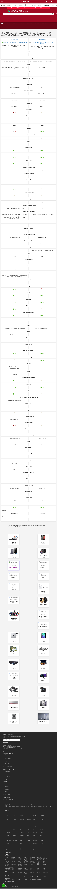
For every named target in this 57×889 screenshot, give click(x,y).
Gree (28, 835)
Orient (41, 840)
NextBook (15, 840)
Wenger (14, 849)
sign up (5, 742)
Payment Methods (8, 758)
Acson (14, 826)
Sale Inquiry (7, 771)
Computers (29, 24)
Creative (42, 829)
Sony (34, 819)
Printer (37, 24)
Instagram (7, 789)
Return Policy (7, 761)
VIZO (41, 846)
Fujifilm (41, 832)
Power (21, 27)
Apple (14, 813)
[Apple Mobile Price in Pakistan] (3, 5)
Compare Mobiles (8, 774)
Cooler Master (28, 829)
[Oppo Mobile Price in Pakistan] (21, 5)
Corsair (34, 829)
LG (27, 815)
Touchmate (15, 846)
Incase (7, 838)
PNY (14, 843)
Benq (34, 826)
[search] (47, 2)
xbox (28, 849)
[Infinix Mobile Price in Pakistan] (39, 5)
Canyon (8, 829)
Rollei (21, 843)
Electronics (45, 24)
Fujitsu (7, 835)
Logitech (35, 838)
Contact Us (7, 776)
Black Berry (29, 813)
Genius (14, 835)
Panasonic (42, 815)
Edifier (28, 832)
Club (21, 829)
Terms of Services (8, 766)
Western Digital (21, 849)
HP (7, 815)
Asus (21, 813)
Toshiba (8, 822)
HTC (14, 815)
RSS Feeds (7, 794)
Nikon (21, 840)
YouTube (7, 786)
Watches (14, 27)
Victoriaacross (29, 846)
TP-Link (21, 846)
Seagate (28, 843)
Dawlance (8, 832)
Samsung (29, 819)
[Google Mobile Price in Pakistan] (15, 5)
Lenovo (21, 815)
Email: (4, 739)
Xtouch (34, 849)
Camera (53, 24)
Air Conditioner (5, 27)
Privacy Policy (8, 763)
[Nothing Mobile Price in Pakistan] (34, 5)
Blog (6, 779)
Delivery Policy (8, 756)
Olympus (35, 840)
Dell (41, 813)
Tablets (15, 24)
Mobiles (22, 24)
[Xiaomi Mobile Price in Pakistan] (27, 5)
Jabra (14, 838)
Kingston (21, 838)
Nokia (34, 815)
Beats (21, 826)
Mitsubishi (8, 840)
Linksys (28, 838)
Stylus (41, 843)
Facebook (7, 784)
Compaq (35, 813)
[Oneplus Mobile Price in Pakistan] (46, 5)
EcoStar (21, 832)
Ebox (14, 832)
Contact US (6, 886)
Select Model (15, 39)
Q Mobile (22, 819)
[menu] (2, 1)
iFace (41, 835)
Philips (7, 819)
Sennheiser (35, 843)
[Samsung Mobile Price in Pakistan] (9, 5)
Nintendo (28, 840)
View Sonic (35, 846)
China (14, 829)
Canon (41, 826)
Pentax (7, 843)
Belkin (28, 826)
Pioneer (14, 819)
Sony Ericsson (42, 819)
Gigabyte (22, 835)
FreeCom (35, 832)
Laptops (8, 24)
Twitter (6, 791)
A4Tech (8, 826)
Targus (7, 846)
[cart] (53, 2)
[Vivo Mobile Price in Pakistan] (52, 5)
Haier (34, 835)
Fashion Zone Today (9, 799)
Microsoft (42, 838)
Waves (7, 849)
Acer (7, 813)
